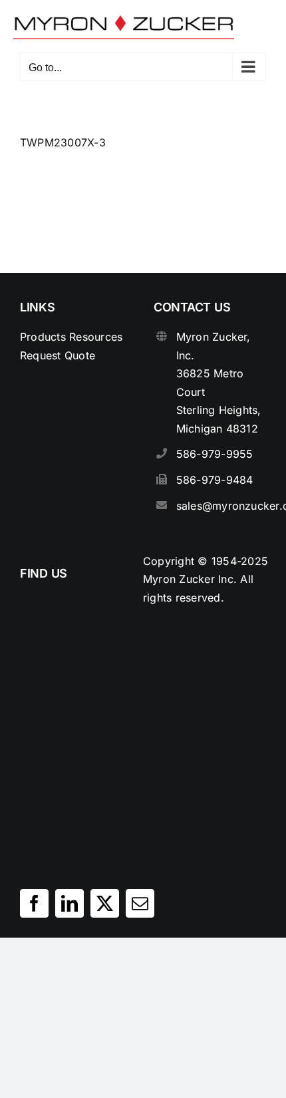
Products (43, 336)
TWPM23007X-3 (63, 142)
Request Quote (57, 355)
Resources (95, 336)
